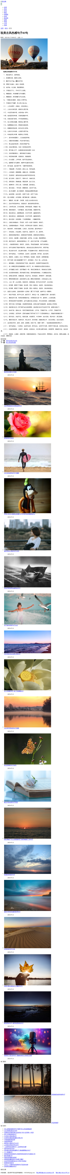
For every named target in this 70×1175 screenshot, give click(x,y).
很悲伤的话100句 (9, 1148)
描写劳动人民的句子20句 (11, 551)
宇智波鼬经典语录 (9, 1139)
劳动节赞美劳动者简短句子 (12, 588)
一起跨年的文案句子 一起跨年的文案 (15, 1147)
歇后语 (6, 18)
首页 (5, 7)
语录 (5, 25)
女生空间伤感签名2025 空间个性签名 (15, 1161)
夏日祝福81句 (8, 1155)
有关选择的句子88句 (10, 765)
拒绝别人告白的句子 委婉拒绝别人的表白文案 (18, 1055)
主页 (2, 28)
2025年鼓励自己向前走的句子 (13, 406)
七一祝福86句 (8, 1152)
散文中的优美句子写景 (11, 802)
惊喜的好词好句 (9, 1163)
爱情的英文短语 (9, 438)
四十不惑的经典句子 (10, 1134)
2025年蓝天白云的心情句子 (12, 654)
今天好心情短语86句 (10, 1136)
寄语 (5, 21)
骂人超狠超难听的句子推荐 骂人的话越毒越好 (18, 1129)
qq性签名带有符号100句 (11, 1145)
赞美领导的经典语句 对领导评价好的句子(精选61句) (19, 1154)
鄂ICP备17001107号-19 (62, 1172)
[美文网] (3, 1)
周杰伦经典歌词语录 (10, 1157)
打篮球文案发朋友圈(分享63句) (13, 1138)
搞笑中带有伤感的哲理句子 (12, 912)
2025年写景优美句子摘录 (11, 728)
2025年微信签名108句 (10, 1130)
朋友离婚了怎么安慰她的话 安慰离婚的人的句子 (18, 839)
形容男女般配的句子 (10, 1166)
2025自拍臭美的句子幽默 (11, 473)
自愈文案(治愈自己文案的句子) (13, 986)
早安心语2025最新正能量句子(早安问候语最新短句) (19, 514)
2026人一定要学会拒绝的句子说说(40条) (16, 1164)
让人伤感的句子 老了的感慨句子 (14, 691)
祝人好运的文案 (11, 342)
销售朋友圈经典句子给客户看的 (13, 1159)
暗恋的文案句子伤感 (10, 372)
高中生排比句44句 (11, 341)
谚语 (5, 20)
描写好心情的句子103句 (11, 1143)
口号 (5, 23)
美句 (5, 11)
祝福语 (6, 14)
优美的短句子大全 (9, 949)
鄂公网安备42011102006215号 (45, 1172)
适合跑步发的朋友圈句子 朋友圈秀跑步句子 (17, 1150)
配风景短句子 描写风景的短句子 (14, 1023)
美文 (5, 9)
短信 (5, 16)
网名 (5, 12)
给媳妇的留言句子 (9, 874)
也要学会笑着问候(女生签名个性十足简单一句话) (19, 1132)
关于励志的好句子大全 (11, 625)
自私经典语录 (8, 1141)
